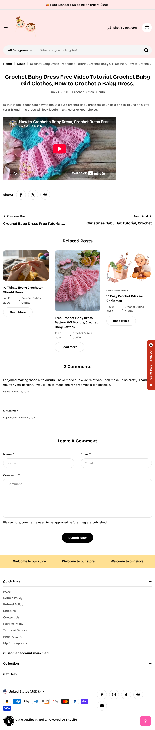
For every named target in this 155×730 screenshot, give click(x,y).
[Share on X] (33, 195)
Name (8, 454)
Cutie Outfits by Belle (30, 719)
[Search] (146, 50)
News (21, 64)
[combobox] (77, 50)
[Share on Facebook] (21, 195)
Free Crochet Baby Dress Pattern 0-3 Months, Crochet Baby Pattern (76, 322)
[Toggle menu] (5, 27)
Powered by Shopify (62, 719)
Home (7, 64)
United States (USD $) (25, 691)
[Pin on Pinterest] (45, 195)
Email (86, 454)
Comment (11, 475)
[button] (151, 365)
